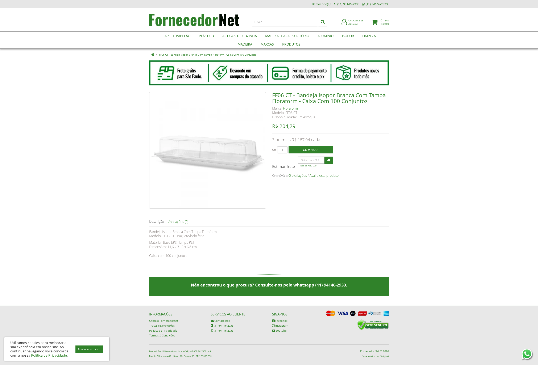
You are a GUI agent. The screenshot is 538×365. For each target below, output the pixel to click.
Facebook (281, 321)
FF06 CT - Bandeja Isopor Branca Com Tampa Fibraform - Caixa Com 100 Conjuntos (207, 54)
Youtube (280, 330)
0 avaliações (298, 175)
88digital (384, 356)
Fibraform (290, 108)
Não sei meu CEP (308, 165)
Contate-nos (222, 321)
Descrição (156, 221)
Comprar (311, 150)
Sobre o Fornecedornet (163, 321)
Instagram (281, 325)
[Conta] (344, 22)
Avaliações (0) (178, 221)
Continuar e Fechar (89, 349)
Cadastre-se (355, 20)
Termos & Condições (162, 335)
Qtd (274, 150)
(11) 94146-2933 (223, 325)
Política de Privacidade (163, 330)
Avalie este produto (324, 175)
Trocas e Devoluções (162, 325)
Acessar (353, 23)
